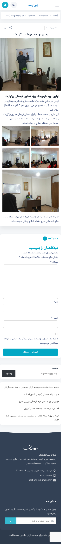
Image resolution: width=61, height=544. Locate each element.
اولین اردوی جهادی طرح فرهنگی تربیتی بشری (39, 401)
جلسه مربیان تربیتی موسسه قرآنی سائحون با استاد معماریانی (31, 387)
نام (56, 302)
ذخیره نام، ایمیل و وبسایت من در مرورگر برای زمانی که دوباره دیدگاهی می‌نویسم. (31, 341)
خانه (54, 15)
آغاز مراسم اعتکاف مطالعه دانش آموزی (41, 409)
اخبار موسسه (43, 15)
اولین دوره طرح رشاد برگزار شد (14, 15)
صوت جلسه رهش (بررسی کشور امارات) (41, 394)
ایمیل (54, 318)
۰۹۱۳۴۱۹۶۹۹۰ (46, 475)
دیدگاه (54, 262)
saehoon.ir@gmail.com (40, 480)
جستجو (55, 368)
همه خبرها (31, 15)
